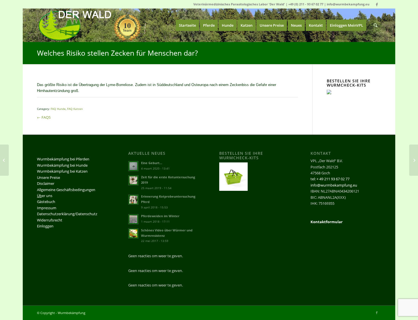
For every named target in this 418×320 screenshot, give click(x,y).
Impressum (46, 207)
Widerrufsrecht (49, 220)
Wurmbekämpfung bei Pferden (63, 159)
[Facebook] (377, 4)
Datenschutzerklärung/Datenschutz (67, 213)
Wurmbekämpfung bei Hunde (62, 165)
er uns (44, 195)
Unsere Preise (48, 177)
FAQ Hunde (58, 109)
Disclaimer (45, 183)
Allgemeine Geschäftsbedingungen (66, 189)
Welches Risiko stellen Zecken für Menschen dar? (117, 53)
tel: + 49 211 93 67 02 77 (330, 178)
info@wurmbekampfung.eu (348, 4)
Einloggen (45, 226)
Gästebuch (46, 201)
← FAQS (44, 117)
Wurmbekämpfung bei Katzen (62, 171)
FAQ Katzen (75, 109)
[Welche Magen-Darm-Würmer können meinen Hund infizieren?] (4, 160)
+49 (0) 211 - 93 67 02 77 (305, 4)
